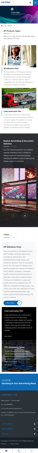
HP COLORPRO (7, 424)
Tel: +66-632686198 (6, 404)
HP (14, 25)
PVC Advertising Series (14, 347)
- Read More (8, 209)
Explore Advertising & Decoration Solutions (19, 142)
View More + (8, 336)
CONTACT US (9, 395)
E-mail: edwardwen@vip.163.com (11, 408)
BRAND (10, 25)
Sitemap (3, 444)
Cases (6, 235)
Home (4, 25)
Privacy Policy (14, 444)
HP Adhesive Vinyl (11, 68)
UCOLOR (5, 434)
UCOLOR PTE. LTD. (15, 441)
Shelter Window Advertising (16, 206)
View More (13, 303)
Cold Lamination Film (12, 111)
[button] (24, 215)
